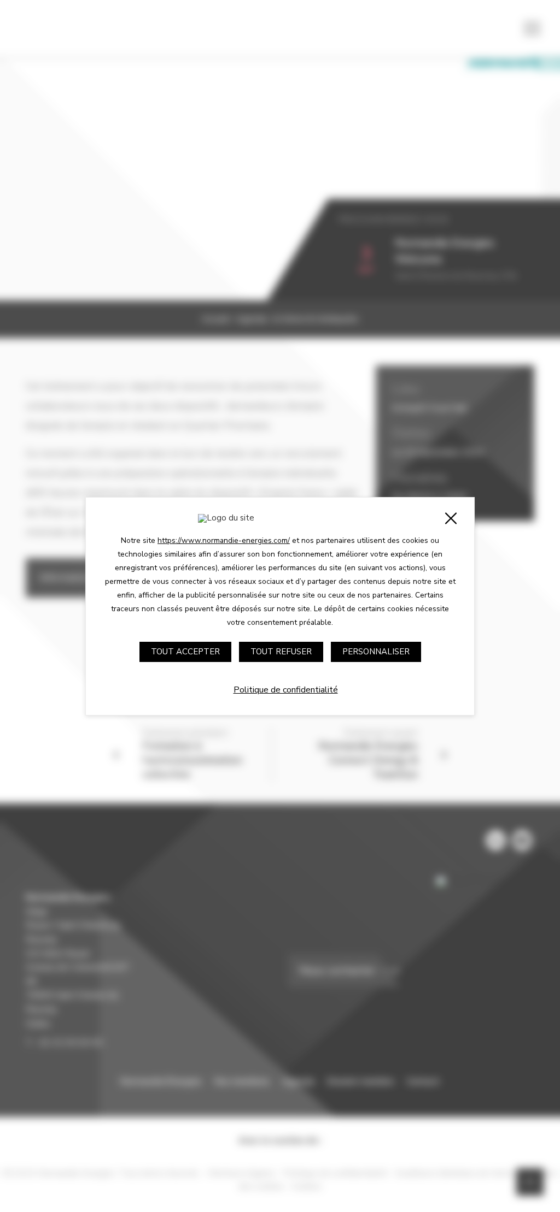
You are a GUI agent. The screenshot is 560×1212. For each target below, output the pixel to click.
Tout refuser (281, 651)
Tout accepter (185, 651)
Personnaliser (376, 651)
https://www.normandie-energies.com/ (224, 540)
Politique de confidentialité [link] (286, 690)
